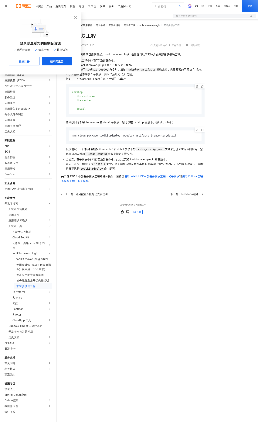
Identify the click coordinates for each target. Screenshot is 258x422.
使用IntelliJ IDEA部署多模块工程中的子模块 (151, 176)
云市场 (92, 6)
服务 (111, 6)
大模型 (39, 6)
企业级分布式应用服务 (81, 25)
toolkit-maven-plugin (149, 25)
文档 (210, 6)
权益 (72, 6)
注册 (236, 6)
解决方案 (61, 6)
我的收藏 (195, 45)
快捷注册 (24, 61)
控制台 (227, 6)
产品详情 (176, 45)
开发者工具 (129, 25)
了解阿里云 (124, 6)
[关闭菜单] (6, 6)
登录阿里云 (56, 61)
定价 (81, 6)
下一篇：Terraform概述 (184, 194)
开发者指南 (114, 25)
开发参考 (100, 25)
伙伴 (102, 6)
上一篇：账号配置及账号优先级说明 (86, 194)
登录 (250, 6)
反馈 (139, 211)
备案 (218, 6)
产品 (49, 6)
